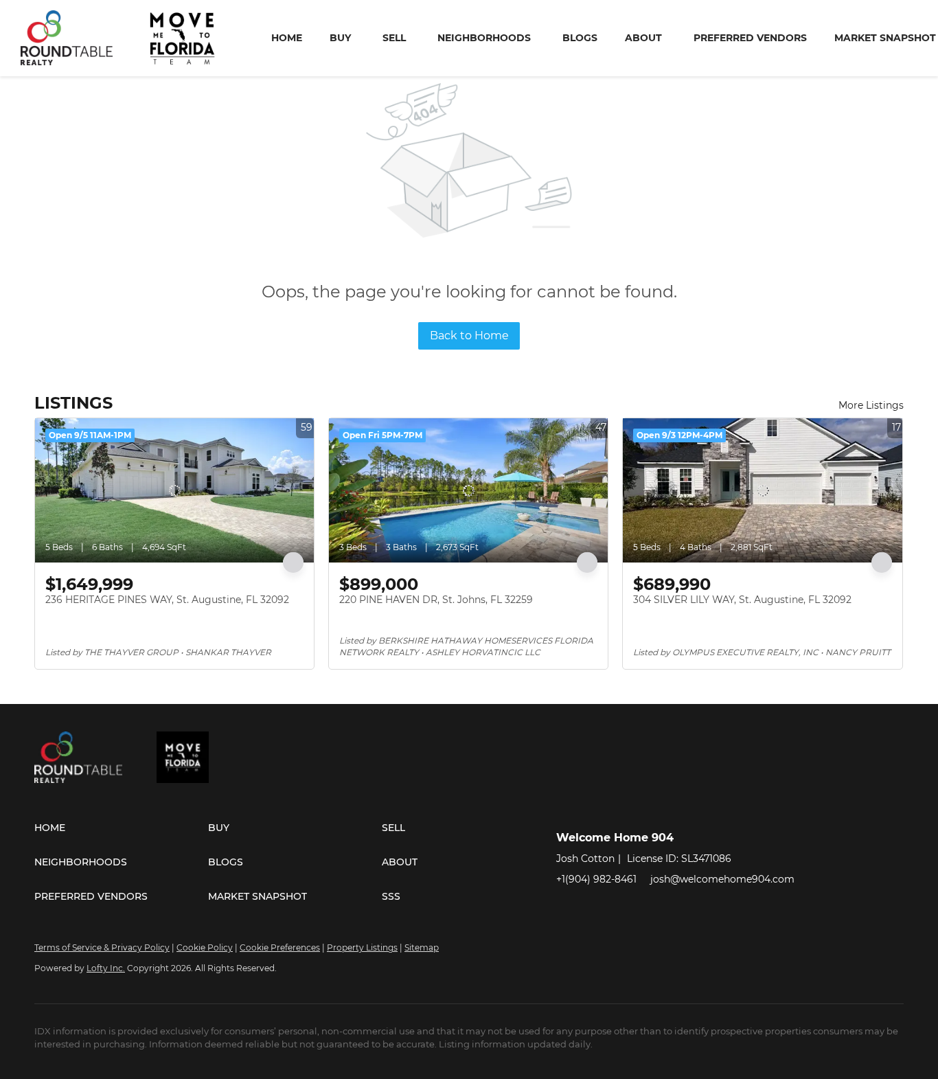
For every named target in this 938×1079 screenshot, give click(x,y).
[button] (121, 827)
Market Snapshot (885, 38)
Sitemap (421, 947)
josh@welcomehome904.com (722, 879)
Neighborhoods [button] (484, 38)
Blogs (579, 38)
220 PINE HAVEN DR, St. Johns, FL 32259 (436, 599)
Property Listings (362, 947)
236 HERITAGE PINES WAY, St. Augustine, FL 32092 (167, 599)
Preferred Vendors (750, 38)
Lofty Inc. (106, 968)
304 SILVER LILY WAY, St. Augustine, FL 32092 (742, 599)
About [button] (643, 38)
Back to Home (469, 335)
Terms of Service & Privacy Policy (102, 947)
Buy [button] (340, 38)
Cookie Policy (204, 947)
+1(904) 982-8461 (596, 879)
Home (286, 38)
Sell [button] (394, 38)
